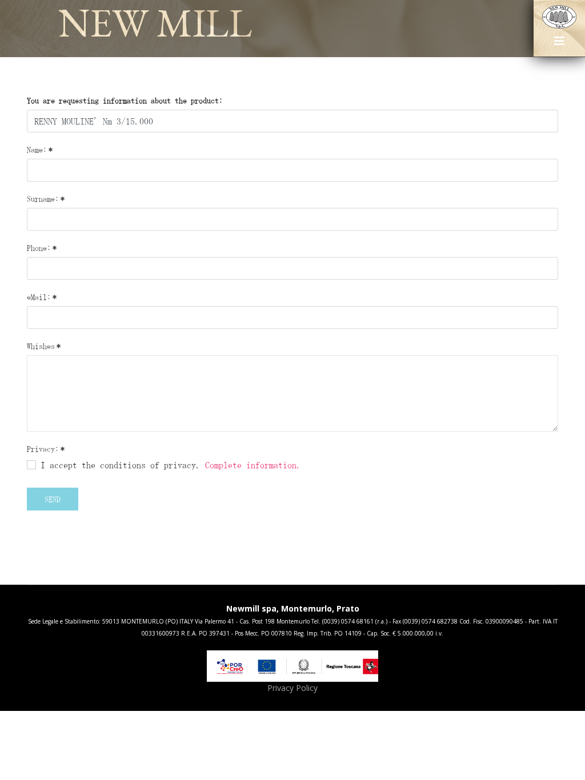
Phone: (42, 248)
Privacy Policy (292, 687)
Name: (40, 150)
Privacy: (46, 449)
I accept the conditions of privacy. (168, 464)
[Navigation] (559, 45)
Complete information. (253, 464)
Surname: (46, 199)
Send (53, 499)
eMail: (42, 297)
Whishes (44, 346)
